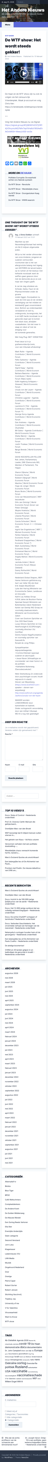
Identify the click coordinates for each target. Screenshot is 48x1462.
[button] (24, 73)
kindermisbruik (37, 1357)
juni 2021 (9, 1158)
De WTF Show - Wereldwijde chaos (23, 189)
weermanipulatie (27, 1379)
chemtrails (9, 1344)
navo (37, 1359)
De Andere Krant (12, 1208)
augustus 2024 (11, 1009)
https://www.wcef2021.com (27, 685)
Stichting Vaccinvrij (13, 1294)
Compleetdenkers (12, 1204)
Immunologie (9, 1357)
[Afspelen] (8, 82)
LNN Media (9, 1258)
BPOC (7, 1195)
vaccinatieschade (29, 1375)
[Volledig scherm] (40, 82)
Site (34, 765)
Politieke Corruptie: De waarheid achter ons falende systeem (22, 178)
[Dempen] (36, 82)
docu (23, 1347)
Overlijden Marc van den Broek (18, 895)
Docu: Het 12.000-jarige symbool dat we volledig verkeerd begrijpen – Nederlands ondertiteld (22, 910)
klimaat (7, 1360)
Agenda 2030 (22, 1340)
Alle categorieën (14, 1417)
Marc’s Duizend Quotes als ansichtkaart (22, 890)
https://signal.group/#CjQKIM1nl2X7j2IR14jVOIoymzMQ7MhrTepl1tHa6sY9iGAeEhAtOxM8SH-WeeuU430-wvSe (24, 128)
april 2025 (9, 1000)
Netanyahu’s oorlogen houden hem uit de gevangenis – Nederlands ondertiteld (22, 933)
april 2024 (9, 1027)
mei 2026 (9, 978)
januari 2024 (10, 1041)
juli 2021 (8, 1154)
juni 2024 (9, 1018)
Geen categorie (11, 1236)
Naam (7, 765)
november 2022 (12, 1081)
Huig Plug (31, 1354)
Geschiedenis (13, 1354)
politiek (10, 1367)
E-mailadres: (11, 1400)
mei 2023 (9, 1054)
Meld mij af (11, 1411)
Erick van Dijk (26, 1351)
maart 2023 (10, 1063)
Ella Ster (8, 1227)
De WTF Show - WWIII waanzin (21, 200)
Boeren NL (32, 1340)
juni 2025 (9, 991)
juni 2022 (9, 1104)
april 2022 (9, 1113)
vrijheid (18, 1379)
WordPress (8, 1457)
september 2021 (12, 1145)
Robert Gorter (11, 1285)
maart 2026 (10, 982)
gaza (6, 1354)
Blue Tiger (9, 1190)
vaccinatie (19, 1371)
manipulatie (26, 1360)
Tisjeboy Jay (10, 1299)
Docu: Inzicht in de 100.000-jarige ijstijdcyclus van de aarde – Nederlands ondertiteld (21, 901)
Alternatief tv (10, 1181)
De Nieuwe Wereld (13, 1218)
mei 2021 (9, 1163)
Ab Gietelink (10, 1340)
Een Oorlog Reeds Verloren (16, 1222)
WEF (34, 1378)
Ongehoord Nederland (14, 1267)
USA (8, 1371)
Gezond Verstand (12, 1240)
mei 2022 (9, 1109)
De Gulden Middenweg (14, 1213)
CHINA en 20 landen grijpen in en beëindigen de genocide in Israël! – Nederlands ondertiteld (19, 952)
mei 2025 (9, 996)
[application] (24, 73)
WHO (39, 1379)
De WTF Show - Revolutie (19, 184)
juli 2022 (8, 1099)
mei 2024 (9, 1023)
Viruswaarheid (11, 1312)
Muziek (8, 1263)
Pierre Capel (10, 1281)
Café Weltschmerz (13, 1200)
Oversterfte (32, 1363)
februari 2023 (11, 1068)
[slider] (22, 82)
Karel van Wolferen (25, 1357)
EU (33, 1351)
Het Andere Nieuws (23, 10)
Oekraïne (11, 1363)
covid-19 (25, 1343)
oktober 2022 (11, 1086)
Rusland (21, 1367)
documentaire (34, 1347)
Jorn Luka (9, 1245)
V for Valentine (11, 1308)
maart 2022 (10, 1117)
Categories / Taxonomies (16, 1414)
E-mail (21, 765)
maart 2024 (10, 1032)
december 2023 (11, 1045)
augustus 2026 (11, 973)
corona (16, 1344)
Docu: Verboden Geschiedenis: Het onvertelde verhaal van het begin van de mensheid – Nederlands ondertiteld (22, 925)
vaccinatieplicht (10, 1376)
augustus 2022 (11, 1095)
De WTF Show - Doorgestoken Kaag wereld (23, 194)
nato (32, 1360)
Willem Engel (11, 1381)
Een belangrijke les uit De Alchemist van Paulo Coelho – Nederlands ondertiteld (22, 940)
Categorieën (13, 1420)
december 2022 (11, 1077)
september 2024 (12, 1005)
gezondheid (23, 1354)
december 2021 (11, 1131)
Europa (38, 1350)
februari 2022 (11, 1122)
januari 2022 (10, 1127)
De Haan (25, 172)
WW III (20, 1381)
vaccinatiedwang (33, 1372)
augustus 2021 (11, 1149)
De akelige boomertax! (14, 945)
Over (7, 1272)
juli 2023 (8, 1050)
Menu (7, 24)
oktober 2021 (10, 1140)
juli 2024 (8, 1014)
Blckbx (8, 1186)
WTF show (9, 36)
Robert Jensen (11, 1290)
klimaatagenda (16, 1360)
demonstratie (12, 1347)
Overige (8, 1276)
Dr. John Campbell (13, 1350)
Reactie (9, 734)
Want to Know (11, 1317)
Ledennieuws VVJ (12, 1254)
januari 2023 (10, 1072)
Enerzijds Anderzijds (14, 1231)
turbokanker (32, 1367)
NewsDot (24, 1457)
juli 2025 (8, 987)
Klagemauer (10, 1249)
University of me (12, 1303)
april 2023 (9, 1059)
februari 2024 (11, 1036)
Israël (16, 1356)
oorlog (21, 1363)
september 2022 (12, 1090)
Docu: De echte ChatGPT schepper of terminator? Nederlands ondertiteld (21, 918)
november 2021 (11, 1136)
